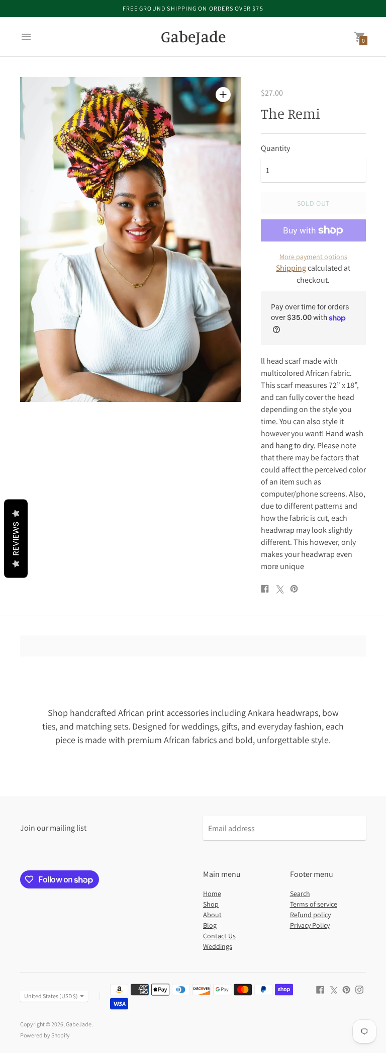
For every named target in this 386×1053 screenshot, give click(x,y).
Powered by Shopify (45, 1035)
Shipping (291, 268)
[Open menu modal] (26, 37)
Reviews (16, 538)
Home (212, 893)
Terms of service (313, 904)
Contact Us (219, 935)
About (212, 914)
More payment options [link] (313, 256)
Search (300, 893)
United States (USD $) (51, 996)
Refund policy (310, 914)
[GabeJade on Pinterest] (346, 989)
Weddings (217, 946)
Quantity (275, 148)
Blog (210, 925)
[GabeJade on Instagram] (359, 989)
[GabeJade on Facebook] (320, 989)
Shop (211, 904)
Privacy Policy (310, 925)
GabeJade (78, 1024)
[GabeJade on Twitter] (333, 989)
